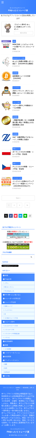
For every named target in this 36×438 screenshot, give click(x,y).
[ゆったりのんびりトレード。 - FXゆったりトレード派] (20, 216)
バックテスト (8, 310)
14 (27, 205)
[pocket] (16, 216)
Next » (18, 198)
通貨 (6, 345)
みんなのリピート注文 (11, 325)
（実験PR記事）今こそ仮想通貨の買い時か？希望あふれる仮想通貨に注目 (23, 122)
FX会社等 (8, 279)
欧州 (5, 368)
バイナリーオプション (12, 353)
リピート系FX (9, 322)
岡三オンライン (9, 287)
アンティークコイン (12, 360)
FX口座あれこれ (9, 291)
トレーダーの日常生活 (12, 298)
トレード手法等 (10, 302)
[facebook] (11, 216)
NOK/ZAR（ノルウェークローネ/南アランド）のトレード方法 (23, 46)
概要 (5, 364)
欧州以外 (7, 372)
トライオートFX (9, 329)
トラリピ (7, 337)
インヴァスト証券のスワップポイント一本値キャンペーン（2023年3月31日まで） (23, 183)
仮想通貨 (8, 356)
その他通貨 (7, 349)
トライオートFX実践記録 (11, 333)
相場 (6, 275)
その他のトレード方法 (11, 318)
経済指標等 (9, 341)
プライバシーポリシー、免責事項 (11, 387)
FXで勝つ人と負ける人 (13, 295)
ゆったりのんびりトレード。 (18, 429)
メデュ (6, 283)
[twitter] (6, 216)
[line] (25, 216)
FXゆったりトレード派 (18, 10)
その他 (7, 376)
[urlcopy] (30, 216)
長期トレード (8, 306)
